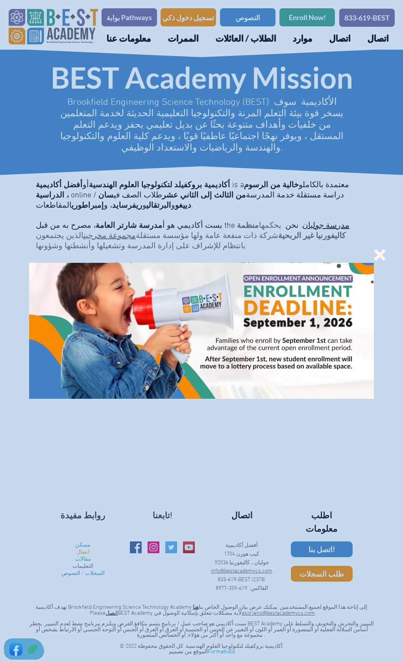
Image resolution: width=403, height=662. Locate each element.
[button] (380, 255)
